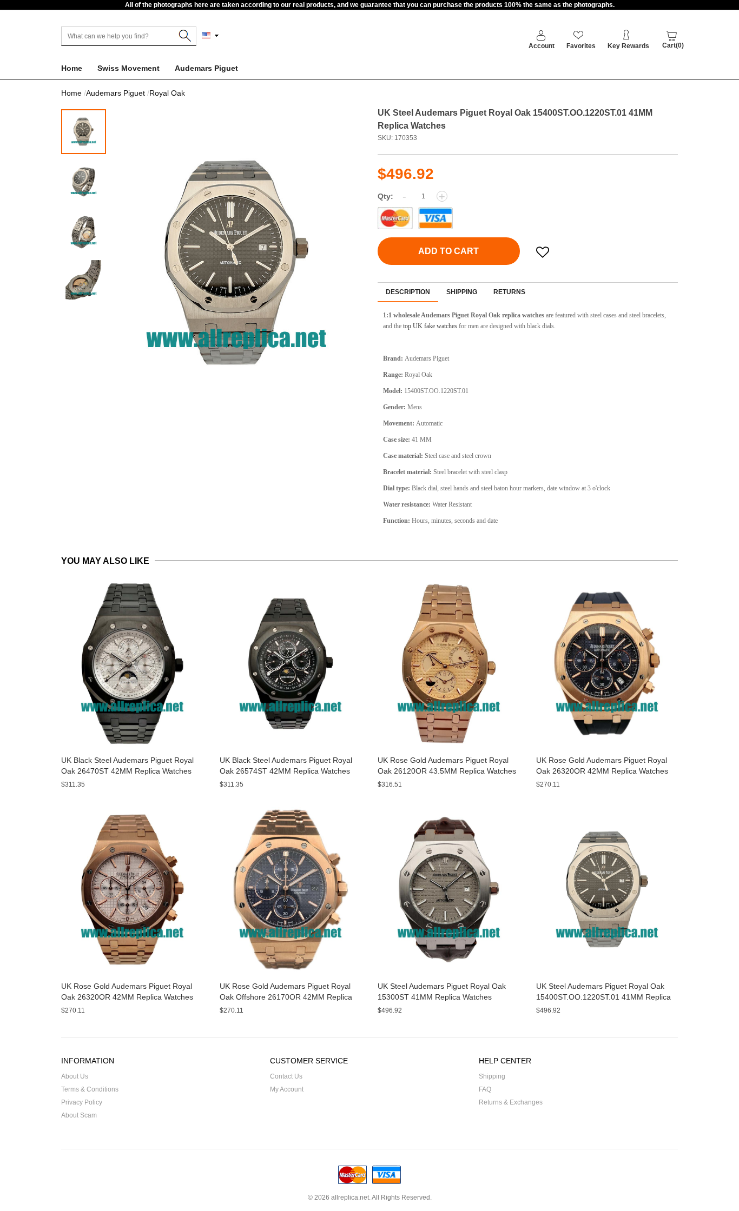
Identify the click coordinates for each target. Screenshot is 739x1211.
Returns (509, 292)
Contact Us (286, 1076)
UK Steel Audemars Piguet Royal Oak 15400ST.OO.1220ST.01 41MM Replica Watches (603, 997)
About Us (74, 1076)
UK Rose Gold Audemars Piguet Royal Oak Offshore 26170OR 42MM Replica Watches (286, 997)
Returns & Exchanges (511, 1102)
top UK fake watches (430, 326)
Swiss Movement (128, 68)
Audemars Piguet (206, 68)
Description (408, 292)
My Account (286, 1089)
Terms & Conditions (89, 1089)
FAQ (485, 1089)
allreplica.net (350, 1197)
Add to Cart (448, 251)
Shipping (461, 292)
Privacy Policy (81, 1102)
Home (71, 68)
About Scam (79, 1115)
